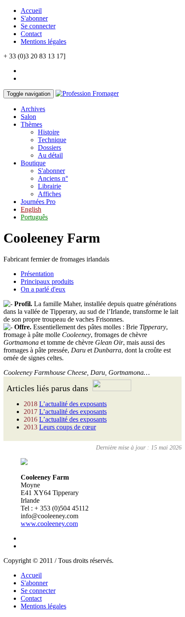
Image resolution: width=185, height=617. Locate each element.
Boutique (33, 163)
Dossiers (49, 147)
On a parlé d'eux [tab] (43, 289)
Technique (52, 139)
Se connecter (38, 26)
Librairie (49, 186)
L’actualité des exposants (73, 403)
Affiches (49, 194)
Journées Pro (38, 201)
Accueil (31, 10)
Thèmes (31, 124)
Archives (33, 108)
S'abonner (34, 18)
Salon (28, 116)
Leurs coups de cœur (67, 427)
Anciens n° (53, 178)
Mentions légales (43, 41)
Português (34, 217)
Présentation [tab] (37, 273)
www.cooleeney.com (49, 523)
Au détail (50, 155)
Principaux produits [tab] (47, 281)
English (31, 209)
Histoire (48, 132)
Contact (31, 33)
